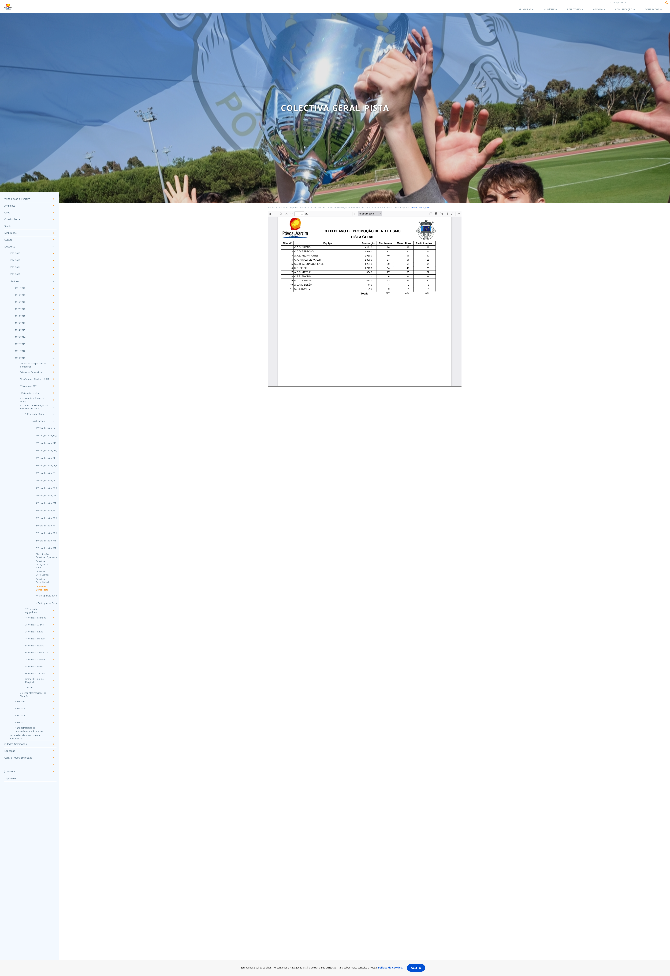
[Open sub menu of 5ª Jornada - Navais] (53, 645)
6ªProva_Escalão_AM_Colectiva (43, 548)
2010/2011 (20, 358)
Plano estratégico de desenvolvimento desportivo (29, 729)
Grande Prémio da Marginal (34, 681)
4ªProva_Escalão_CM (43, 495)
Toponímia (10, 778)
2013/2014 (20, 337)
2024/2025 (15, 260)
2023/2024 (15, 267)
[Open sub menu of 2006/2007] (53, 722)
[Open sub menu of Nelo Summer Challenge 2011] (53, 379)
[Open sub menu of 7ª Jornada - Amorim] (53, 659)
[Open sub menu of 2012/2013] (53, 344)
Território (574, 9)
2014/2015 (20, 330)
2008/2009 (20, 708)
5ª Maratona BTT (28, 386)
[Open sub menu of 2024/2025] (53, 260)
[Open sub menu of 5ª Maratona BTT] (53, 386)
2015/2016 (20, 323)
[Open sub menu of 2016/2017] (53, 316)
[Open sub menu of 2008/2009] (53, 708)
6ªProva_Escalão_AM (43, 540)
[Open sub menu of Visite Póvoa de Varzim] (53, 199)
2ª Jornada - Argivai (34, 624)
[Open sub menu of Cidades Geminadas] (53, 744)
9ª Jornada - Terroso (35, 673)
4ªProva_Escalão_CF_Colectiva (43, 488)
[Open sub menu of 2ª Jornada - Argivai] (53, 624)
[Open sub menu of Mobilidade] (53, 233)
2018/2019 (20, 302)
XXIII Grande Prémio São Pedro (32, 400)
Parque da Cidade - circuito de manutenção (25, 737)
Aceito (416, 968)
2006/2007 (20, 722)
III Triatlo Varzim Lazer (31, 393)
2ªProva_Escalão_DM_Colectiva (43, 450)
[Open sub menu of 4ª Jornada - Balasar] (53, 638)
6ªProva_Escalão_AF (43, 525)
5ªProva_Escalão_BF (43, 510)
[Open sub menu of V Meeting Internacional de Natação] (53, 694)
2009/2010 (20, 701)
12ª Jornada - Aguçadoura (31, 611)
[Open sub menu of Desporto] (53, 246)
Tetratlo (29, 687)
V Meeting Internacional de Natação (33, 694)
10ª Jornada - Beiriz (34, 414)
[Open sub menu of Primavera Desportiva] (53, 372)
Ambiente (9, 205)
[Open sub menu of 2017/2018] (53, 309)
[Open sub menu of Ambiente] (53, 205)
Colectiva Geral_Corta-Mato (42, 564)
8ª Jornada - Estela (34, 666)
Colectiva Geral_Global (42, 581)
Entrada (272, 207)
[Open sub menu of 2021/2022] (53, 288)
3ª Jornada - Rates (34, 631)
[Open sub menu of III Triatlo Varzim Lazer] (53, 393)
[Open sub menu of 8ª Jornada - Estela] (53, 666)
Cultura (8, 239)
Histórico (14, 281)
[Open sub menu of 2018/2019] (53, 302)
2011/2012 (20, 351)
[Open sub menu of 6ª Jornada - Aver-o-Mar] (53, 652)
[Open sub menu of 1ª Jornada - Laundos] (53, 617)
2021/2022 (20, 288)
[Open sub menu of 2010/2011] (53, 358)
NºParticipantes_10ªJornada (43, 595)
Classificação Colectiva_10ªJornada (43, 556)
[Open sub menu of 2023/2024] (53, 267)
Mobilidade (10, 233)
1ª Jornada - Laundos (35, 617)
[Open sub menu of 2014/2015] (53, 330)
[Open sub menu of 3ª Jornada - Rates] (53, 631)
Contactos (652, 9)
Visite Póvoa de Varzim (17, 199)
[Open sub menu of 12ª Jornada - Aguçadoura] (53, 610)
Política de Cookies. (390, 967)
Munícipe (549, 9)
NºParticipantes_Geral (43, 603)
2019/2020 (20, 295)
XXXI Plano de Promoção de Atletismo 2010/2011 (34, 407)
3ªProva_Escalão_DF (43, 458)
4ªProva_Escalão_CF (43, 480)
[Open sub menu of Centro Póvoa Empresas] (53, 757)
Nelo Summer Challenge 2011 (34, 379)
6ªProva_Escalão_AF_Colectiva (43, 533)
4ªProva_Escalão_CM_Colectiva (43, 503)
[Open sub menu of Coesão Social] (53, 219)
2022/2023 (15, 274)
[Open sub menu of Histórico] (53, 281)
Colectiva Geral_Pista (42, 588)
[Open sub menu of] (53, 764)
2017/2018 (20, 309)
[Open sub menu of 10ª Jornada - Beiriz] (53, 414)
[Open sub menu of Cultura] (53, 239)
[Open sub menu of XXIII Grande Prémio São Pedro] (53, 400)
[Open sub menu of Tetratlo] (53, 687)
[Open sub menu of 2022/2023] (53, 274)
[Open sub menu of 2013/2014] (53, 337)
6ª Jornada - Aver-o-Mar (37, 652)
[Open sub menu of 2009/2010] (53, 701)
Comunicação (623, 9)
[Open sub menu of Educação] (53, 751)
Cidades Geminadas (15, 744)
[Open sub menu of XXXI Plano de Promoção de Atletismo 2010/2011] (53, 407)
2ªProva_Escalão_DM (43, 443)
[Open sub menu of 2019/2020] (53, 295)
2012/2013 (20, 344)
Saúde (7, 226)
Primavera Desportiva (31, 372)
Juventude (10, 771)
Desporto (9, 246)
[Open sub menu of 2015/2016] (53, 323)
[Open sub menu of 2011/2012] (53, 351)
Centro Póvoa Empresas (18, 757)
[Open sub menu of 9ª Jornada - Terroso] (53, 673)
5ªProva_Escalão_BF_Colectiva (43, 518)
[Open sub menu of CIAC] (53, 212)
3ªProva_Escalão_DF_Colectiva (43, 465)
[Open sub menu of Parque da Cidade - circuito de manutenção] (53, 737)
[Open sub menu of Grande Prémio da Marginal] (53, 680)
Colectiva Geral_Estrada (43, 573)
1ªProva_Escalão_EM (43, 428)
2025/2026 (15, 253)
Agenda (598, 9)
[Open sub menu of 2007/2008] (53, 715)
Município (525, 9)
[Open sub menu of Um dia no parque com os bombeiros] (53, 365)
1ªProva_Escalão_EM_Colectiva (43, 435)
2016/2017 (20, 316)
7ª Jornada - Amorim (35, 659)
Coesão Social (12, 219)
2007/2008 (20, 715)
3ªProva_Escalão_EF (43, 473)
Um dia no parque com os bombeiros (33, 365)
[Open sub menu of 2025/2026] (53, 253)
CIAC (7, 212)
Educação (9, 750)
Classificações (37, 421)
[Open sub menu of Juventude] (53, 771)
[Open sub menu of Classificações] (53, 421)
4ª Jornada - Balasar (35, 638)
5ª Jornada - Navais (34, 645)
